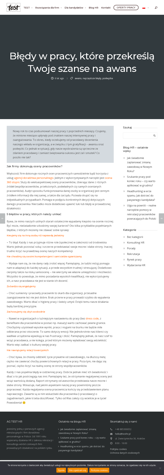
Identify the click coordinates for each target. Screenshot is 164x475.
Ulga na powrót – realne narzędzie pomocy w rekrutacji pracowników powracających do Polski (141, 212)
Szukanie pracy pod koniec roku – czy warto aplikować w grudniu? (141, 181)
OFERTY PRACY (126, 7)
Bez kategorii (135, 237)
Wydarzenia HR (136, 265)
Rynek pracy (134, 259)
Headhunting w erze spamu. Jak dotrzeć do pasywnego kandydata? (141, 195)
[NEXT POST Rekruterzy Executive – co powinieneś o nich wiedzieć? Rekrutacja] (161, 218)
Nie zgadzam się (77, 470)
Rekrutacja (133, 254)
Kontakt (106, 7)
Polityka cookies (118, 449)
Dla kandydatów (74, 7)
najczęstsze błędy (92, 78)
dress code (92, 318)
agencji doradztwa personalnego (33, 178)
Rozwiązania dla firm (47, 7)
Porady (131, 248)
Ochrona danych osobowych (125, 452)
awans (78, 78)
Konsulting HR (135, 242)
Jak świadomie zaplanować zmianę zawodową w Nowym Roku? (139, 164)
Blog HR (93, 7)
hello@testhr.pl (123, 433)
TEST (27, 7)
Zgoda (61, 470)
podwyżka (107, 78)
